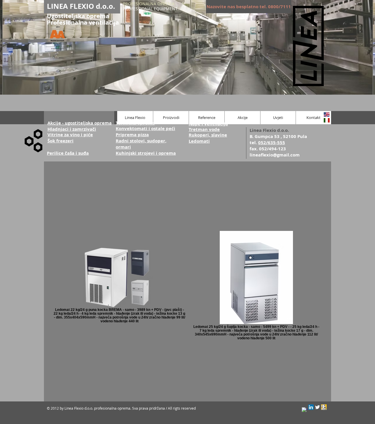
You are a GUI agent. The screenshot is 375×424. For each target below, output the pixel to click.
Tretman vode (204, 129)
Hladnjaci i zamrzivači (71, 129)
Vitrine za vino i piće (70, 135)
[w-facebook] (304, 410)
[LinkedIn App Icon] (311, 407)
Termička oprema (135, 123)
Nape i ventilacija (208, 124)
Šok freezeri (60, 141)
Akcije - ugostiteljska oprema (79, 123)
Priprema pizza (132, 135)
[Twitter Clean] (317, 407)
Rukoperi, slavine (208, 135)
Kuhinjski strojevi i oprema (146, 153)
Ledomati (199, 141)
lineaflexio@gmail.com (275, 155)
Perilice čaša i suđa (68, 153)
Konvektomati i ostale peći (145, 128)
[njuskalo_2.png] (324, 407)
